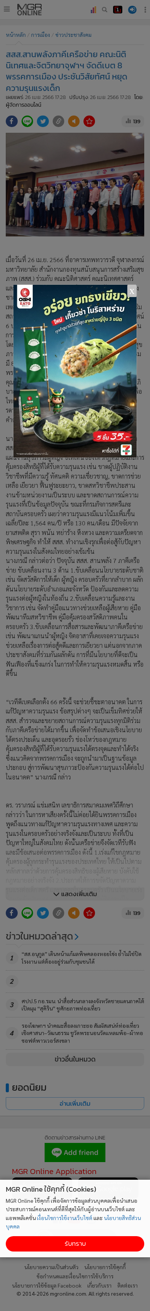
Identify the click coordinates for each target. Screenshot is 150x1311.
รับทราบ (75, 1243)
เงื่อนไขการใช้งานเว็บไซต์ (64, 1217)
